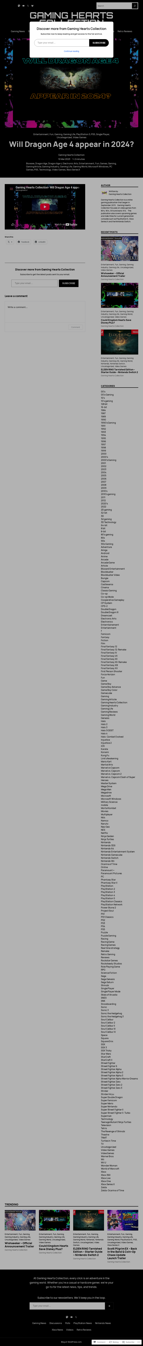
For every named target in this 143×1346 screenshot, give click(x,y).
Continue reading (71, 51)
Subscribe (99, 42)
